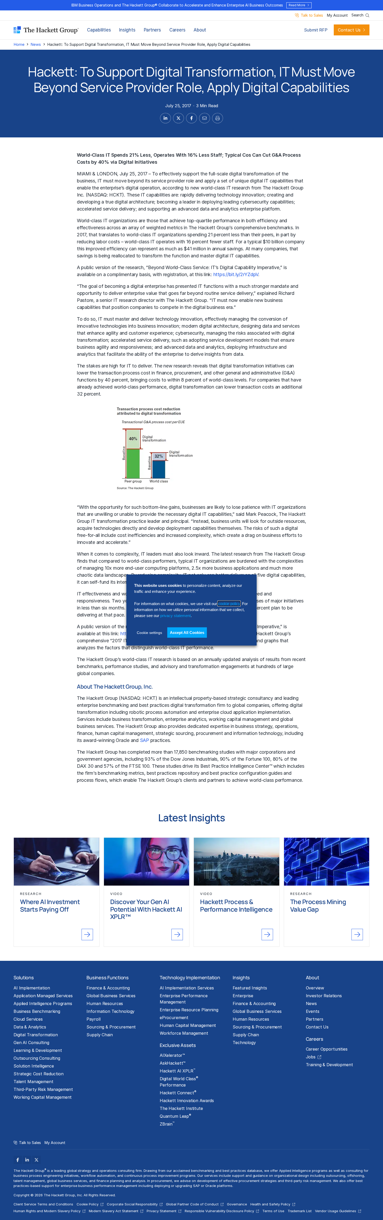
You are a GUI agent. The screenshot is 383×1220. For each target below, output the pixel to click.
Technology (244, 1042)
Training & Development (329, 1064)
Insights (127, 30)
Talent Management (33, 1081)
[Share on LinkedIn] (165, 118)
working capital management (239, 719)
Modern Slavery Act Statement (114, 1211)
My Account (337, 15)
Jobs (311, 1056)
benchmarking (114, 705)
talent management (29, 1181)
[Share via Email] (204, 118)
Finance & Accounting (108, 987)
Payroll (93, 1019)
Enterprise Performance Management (184, 999)
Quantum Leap (175, 1116)
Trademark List (300, 1211)
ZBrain (167, 1124)
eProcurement (174, 1017)
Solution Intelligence (34, 1066)
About (200, 30)
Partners (152, 30)
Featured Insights (250, 987)
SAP (144, 740)
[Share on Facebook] (191, 118)
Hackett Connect (178, 1092)
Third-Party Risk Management (43, 1089)
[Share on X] (178, 118)
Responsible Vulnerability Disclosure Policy (219, 1211)
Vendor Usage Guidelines (335, 1211)
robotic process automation (158, 712)
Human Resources (105, 1003)
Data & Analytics (30, 1027)
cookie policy (229, 603)
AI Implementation (32, 987)
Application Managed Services (43, 995)
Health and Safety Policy (270, 1204)
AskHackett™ (173, 1063)
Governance (237, 1204)
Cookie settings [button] (149, 632)
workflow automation (98, 1175)
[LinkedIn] (27, 1160)
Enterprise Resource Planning (189, 1009)
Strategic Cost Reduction (39, 1073)
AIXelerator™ (172, 1055)
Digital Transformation (36, 1034)
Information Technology (110, 1011)
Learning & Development (38, 1050)
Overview (315, 987)
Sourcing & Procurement (111, 1027)
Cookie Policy (88, 1204)
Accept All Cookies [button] (187, 632)
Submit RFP (316, 30)
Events (312, 1011)
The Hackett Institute (181, 1108)
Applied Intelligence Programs (43, 1003)
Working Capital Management (43, 1097)
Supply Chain (100, 1034)
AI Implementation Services (187, 987)
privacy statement (175, 615)
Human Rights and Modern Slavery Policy (47, 1211)
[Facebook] (18, 1160)
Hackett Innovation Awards (187, 1100)
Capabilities (99, 30)
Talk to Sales (312, 15)
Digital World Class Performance (179, 1082)
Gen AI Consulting (31, 1042)
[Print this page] (217, 118)
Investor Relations (324, 995)
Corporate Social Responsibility (132, 1204)
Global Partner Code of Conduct (192, 1204)
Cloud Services (28, 1019)
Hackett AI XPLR (177, 1070)
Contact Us (349, 30)
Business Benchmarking (37, 1011)
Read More (297, 5)
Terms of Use (273, 1211)
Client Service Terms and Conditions (43, 1204)
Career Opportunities (327, 1049)
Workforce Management (184, 1033)
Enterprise (243, 995)
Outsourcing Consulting (37, 1058)
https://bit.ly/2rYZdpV (235, 274)
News (35, 44)
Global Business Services (111, 995)
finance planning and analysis (120, 1181)
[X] (36, 1160)
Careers (177, 30)
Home (19, 44)
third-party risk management (308, 1181)
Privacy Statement (161, 1211)
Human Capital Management (188, 1025)
